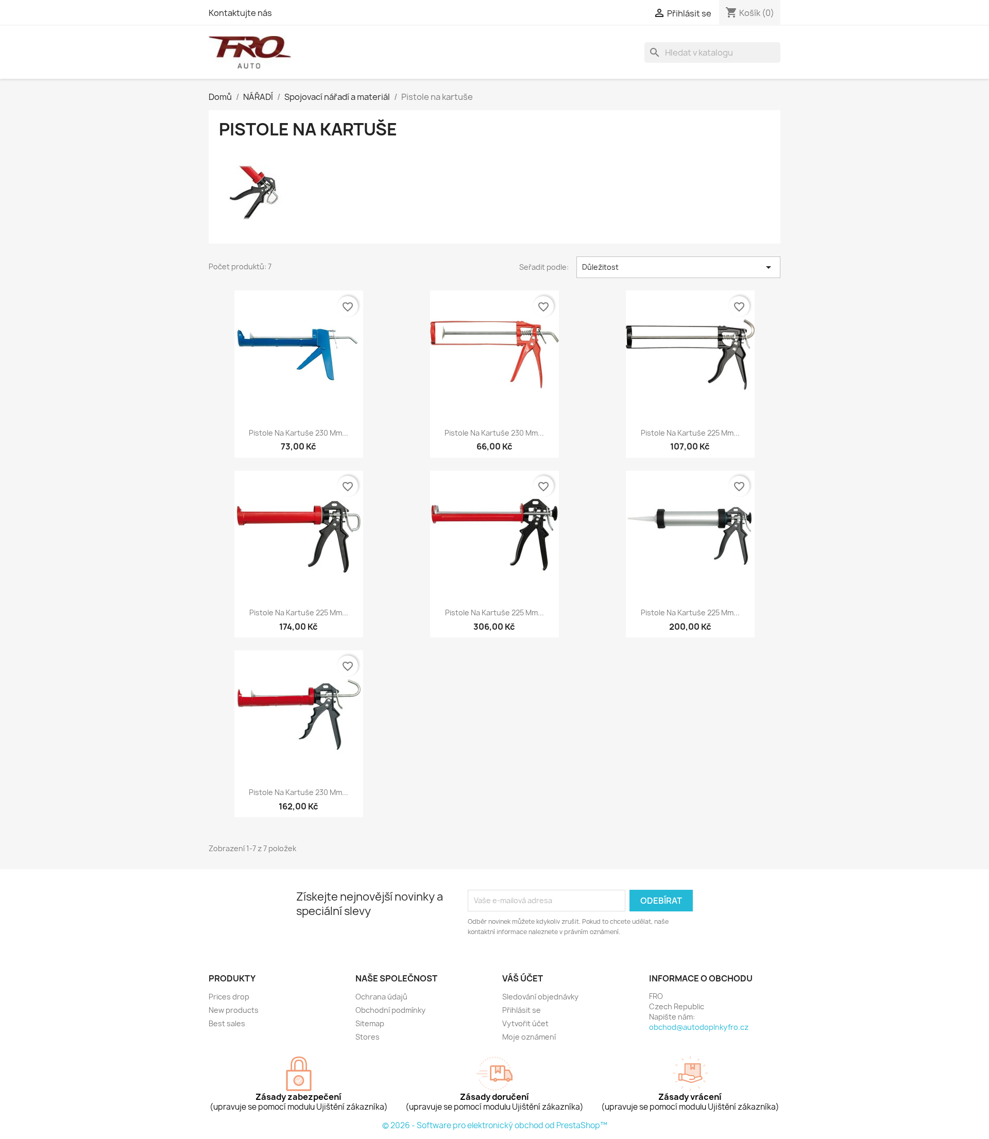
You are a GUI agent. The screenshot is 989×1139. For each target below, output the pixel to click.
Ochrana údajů (381, 997)
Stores (367, 1037)
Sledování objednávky (540, 997)
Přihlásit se (521, 1010)
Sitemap (369, 1023)
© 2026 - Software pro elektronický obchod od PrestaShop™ (494, 1125)
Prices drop (229, 997)
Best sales (227, 1023)
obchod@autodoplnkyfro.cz (698, 1027)
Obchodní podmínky (390, 1010)
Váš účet (522, 978)
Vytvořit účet (525, 1023)
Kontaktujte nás (240, 13)
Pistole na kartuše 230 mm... (298, 433)
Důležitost (678, 267)
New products (234, 1010)
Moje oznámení (529, 1037)
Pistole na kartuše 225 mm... (690, 433)
